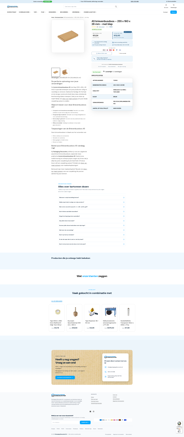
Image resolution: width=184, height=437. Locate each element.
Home (52, 17)
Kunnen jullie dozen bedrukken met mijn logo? (72, 225)
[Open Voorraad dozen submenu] (30, 12)
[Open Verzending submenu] (80, 12)
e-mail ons (109, 59)
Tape (35, 12)
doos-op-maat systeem (70, 99)
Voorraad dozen (24, 12)
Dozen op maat (11, 12)
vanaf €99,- (47, 1)
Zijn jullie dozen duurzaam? (66, 221)
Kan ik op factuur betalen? (66, 235)
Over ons (115, 394)
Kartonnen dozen (59, 17)
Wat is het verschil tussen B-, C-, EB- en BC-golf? (73, 207)
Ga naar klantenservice (64, 377)
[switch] (179, 431)
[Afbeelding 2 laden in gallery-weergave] (65, 72)
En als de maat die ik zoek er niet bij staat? (71, 239)
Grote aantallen (172, 1)
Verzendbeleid (116, 399)
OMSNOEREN (52, 12)
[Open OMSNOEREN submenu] (57, 12)
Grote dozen (68, 428)
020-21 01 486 (135, 1)
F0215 (62, 428)
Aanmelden (84, 422)
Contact (165, 12)
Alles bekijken (56, 301)
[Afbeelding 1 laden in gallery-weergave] (55, 72)
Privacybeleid (108, 434)
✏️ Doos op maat (122, 53)
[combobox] (90, 6)
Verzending (75, 12)
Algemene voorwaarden (118, 434)
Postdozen (75, 428)
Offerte (174, 12)
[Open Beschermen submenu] (69, 12)
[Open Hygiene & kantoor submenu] (96, 12)
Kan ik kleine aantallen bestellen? (68, 211)
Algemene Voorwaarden (118, 401)
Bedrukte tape (88, 428)
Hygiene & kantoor (89, 12)
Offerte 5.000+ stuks (102, 53)
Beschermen (64, 12)
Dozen (94, 428)
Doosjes (53, 428)
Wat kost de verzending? (66, 230)
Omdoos (81, 428)
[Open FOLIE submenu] (45, 12)
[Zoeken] (116, 6)
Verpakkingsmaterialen (96, 403)
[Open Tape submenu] (38, 12)
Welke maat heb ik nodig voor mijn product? (71, 202)
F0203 (58, 428)
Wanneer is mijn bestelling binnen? (69, 197)
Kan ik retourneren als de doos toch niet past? (72, 244)
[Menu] (182, 422)
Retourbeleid (129, 434)
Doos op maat (94, 399)
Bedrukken (100, 428)
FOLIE (42, 12)
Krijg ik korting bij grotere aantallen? (69, 216)
